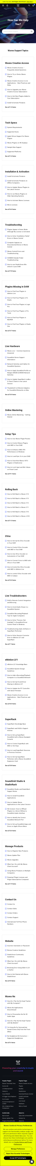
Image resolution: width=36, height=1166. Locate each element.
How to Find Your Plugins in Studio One (19, 325)
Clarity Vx (5, 1091)
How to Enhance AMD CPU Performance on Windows (16, 451)
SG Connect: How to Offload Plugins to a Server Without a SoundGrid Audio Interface (17, 811)
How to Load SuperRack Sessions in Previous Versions (18, 751)
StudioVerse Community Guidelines (15, 956)
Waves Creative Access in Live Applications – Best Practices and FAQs (18, 83)
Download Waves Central (26, 1094)
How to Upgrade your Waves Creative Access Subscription (17, 91)
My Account (5, 1115)
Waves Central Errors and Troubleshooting (15, 252)
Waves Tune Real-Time (8, 1083)
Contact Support (12, 917)
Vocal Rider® (6, 1094)
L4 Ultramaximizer (7, 1088)
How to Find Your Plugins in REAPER (16, 319)
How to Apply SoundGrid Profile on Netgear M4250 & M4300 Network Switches (19, 373)
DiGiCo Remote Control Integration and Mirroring (19, 602)
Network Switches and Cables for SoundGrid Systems (18, 365)
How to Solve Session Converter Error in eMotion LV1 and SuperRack (18, 638)
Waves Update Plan (13, 855)
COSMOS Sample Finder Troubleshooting (15, 259)
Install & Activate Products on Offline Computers (17, 182)
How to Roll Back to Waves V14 (18, 494)
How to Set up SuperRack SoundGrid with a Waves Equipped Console (18, 737)
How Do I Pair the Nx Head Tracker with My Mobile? (19, 1022)
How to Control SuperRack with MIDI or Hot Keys (17, 745)
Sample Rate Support (14, 147)
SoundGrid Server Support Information (15, 359)
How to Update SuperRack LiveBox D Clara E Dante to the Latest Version (19, 381)
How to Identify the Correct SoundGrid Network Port (16, 819)
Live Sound (22, 1101)
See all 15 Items (10, 520)
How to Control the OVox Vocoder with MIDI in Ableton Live (18, 568)
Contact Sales (12, 908)
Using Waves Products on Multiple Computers (18, 872)
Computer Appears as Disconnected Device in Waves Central (17, 245)
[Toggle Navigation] (3, 5)
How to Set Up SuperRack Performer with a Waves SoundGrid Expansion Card (19, 759)
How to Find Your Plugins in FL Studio (17, 299)
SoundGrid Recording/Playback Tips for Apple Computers (17, 615)
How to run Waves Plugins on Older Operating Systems (17, 195)
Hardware (21, 1103)
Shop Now (29, 1)
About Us (21, 1121)
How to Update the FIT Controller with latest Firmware (18, 690)
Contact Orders (12, 913)
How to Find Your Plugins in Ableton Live (16, 292)
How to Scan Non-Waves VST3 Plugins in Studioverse (17, 462)
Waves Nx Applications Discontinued (15, 1009)
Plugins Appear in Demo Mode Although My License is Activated (18, 231)
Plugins (21, 1086)
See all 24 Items (10, 580)
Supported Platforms (14, 152)
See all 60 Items (10, 704)
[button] (31, 1162)
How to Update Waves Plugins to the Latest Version (18, 188)
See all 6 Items (10, 1042)
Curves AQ (5, 1086)
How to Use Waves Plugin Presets (18, 439)
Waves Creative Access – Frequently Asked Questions (16, 69)
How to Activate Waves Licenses (18, 200)
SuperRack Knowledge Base (16, 724)
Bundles (21, 1088)
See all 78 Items (10, 271)
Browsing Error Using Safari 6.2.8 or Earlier (18, 969)
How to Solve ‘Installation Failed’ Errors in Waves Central (18, 237)
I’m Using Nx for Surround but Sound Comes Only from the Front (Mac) (18, 1030)
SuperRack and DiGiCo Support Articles (17, 729)
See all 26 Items (10, 831)
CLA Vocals (5, 1099)
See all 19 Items (10, 884)
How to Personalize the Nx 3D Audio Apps (17, 1015)
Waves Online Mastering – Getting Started (18, 416)
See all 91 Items (10, 474)
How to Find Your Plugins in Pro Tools (18, 312)
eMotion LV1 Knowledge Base (17, 664)
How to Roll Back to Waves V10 (18, 512)
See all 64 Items (10, 209)
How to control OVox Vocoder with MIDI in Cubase (19, 575)
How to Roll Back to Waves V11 (18, 507)
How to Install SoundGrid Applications (15, 797)
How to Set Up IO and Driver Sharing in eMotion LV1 (16, 683)
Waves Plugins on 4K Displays (17, 143)
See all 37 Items (10, 331)
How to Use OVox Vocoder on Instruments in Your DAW (17, 555)
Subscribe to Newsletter (26, 1115)
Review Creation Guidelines (16, 950)
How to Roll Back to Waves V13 (18, 498)
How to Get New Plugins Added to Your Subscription (18, 97)
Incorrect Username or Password (18, 946)
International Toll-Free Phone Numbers (17, 923)
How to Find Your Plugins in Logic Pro (18, 306)
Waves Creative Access (25, 1083)
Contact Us (11, 904)
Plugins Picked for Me (8, 1121)
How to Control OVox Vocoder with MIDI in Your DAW (17, 548)
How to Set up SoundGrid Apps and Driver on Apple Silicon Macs (19, 825)
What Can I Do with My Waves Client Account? (17, 865)
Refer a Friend (23, 1106)
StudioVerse (22, 1091)
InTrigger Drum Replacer (9, 1096)
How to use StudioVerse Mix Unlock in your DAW (16, 266)
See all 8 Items (10, 981)
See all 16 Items (10, 156)
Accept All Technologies (18, 1158)
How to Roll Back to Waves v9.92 (18, 516)
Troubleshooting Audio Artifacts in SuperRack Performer (19, 630)
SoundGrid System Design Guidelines (16, 670)
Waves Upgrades (12, 860)
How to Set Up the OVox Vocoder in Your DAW (18, 542)
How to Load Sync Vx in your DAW (18, 456)
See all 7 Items (10, 644)
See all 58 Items (10, 765)
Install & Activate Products (16, 103)
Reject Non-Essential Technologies (18, 1153)
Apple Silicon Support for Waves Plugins (18, 137)
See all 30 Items (10, 394)
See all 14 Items (10, 107)
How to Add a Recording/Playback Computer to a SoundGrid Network (18, 676)
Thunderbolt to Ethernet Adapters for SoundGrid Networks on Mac (18, 389)
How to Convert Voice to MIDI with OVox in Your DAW (19, 562)
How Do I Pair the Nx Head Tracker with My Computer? (19, 1002)
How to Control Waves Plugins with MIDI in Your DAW (17, 444)
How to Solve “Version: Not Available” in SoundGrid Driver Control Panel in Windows (17, 622)
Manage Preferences (18, 1149)
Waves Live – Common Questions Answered (18, 352)
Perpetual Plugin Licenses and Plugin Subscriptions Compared (17, 878)
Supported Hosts (13, 132)
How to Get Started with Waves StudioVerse (17, 975)
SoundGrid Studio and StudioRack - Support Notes (19, 790)
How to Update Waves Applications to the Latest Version (18, 803)
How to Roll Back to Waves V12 (18, 503)
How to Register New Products (17, 851)
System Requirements (14, 127)
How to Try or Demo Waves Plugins (16, 75)
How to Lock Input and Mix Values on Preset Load (18, 468)
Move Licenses (12, 205)
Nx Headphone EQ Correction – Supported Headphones (17, 1037)
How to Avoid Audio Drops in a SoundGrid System (17, 608)
